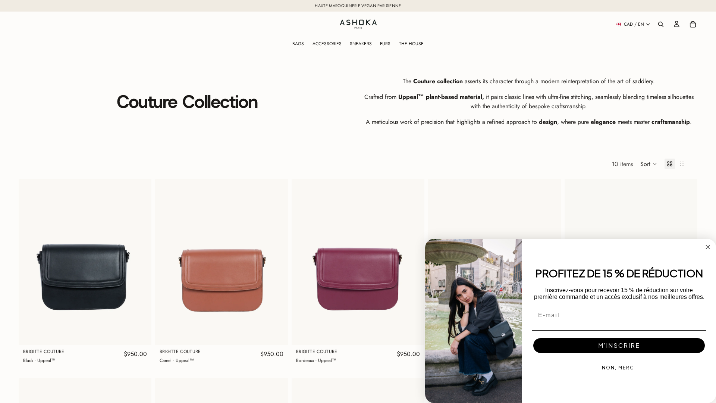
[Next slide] (140, 262)
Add (146, 333)
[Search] (661, 24)
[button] (648, 164)
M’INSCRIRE (619, 345)
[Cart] (693, 24)
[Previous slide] (30, 262)
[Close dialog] (707, 247)
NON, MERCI (619, 368)
